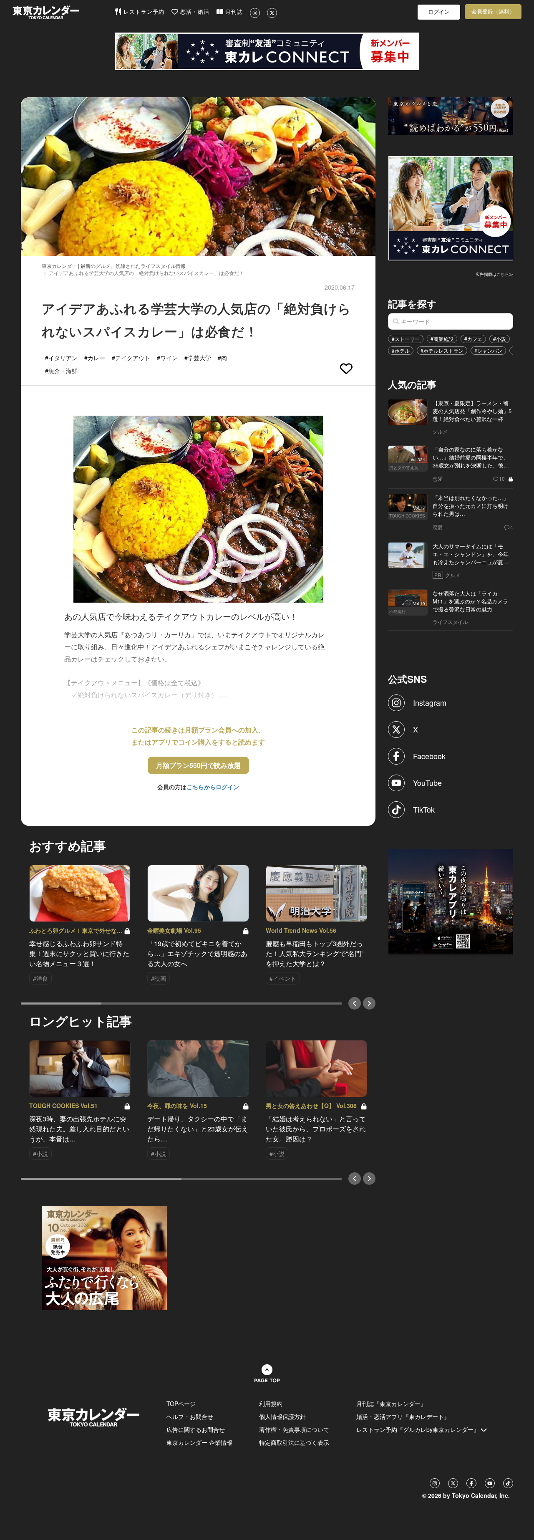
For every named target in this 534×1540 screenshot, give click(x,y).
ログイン (439, 12)
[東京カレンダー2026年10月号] (104, 1257)
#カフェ (473, 338)
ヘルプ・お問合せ (189, 1416)
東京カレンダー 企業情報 (199, 1442)
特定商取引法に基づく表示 (294, 1442)
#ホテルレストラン (442, 350)
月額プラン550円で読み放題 (198, 765)
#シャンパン (488, 350)
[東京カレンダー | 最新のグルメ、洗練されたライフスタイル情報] (63, 12)
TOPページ (181, 1403)
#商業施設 (442, 338)
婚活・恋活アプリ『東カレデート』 (403, 1416)
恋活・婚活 (193, 12)
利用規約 (270, 1403)
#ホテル (401, 350)
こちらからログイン (212, 787)
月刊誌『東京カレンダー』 (391, 1403)
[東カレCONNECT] (267, 51)
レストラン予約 (142, 12)
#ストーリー (406, 338)
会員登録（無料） (493, 11)
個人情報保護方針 (282, 1416)
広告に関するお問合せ (195, 1429)
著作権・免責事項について (294, 1429)
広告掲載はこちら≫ (494, 274)
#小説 (499, 338)
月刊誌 (233, 12)
